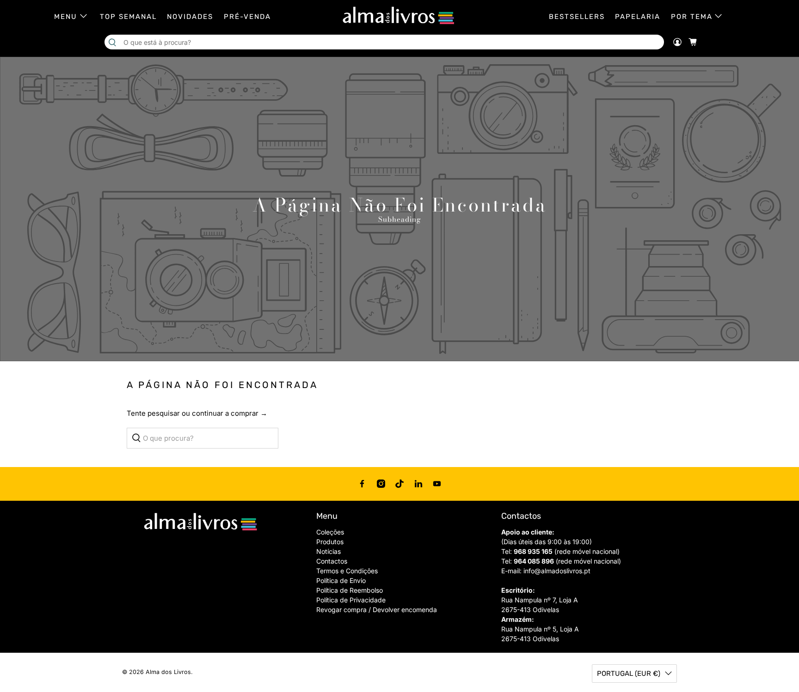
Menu (65, 16)
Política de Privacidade (351, 600)
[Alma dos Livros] (399, 16)
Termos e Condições (347, 571)
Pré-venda (247, 16)
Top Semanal (128, 16)
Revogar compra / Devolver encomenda (376, 609)
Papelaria (637, 16)
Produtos (330, 542)
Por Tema (692, 16)
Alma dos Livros (168, 671)
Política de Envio (341, 580)
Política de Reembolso (349, 590)
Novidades (190, 16)
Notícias (328, 551)
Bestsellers (577, 16)
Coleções (330, 532)
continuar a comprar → (229, 413)
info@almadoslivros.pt (556, 571)
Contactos (331, 561)
